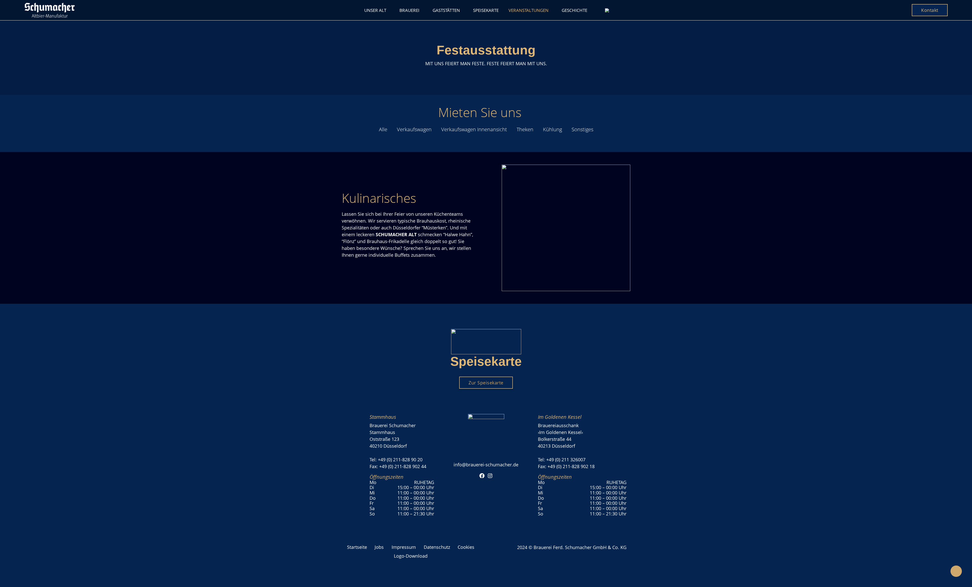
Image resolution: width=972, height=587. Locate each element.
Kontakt (929, 10)
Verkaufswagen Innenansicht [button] (474, 129)
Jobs (379, 547)
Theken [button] (525, 129)
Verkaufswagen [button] (414, 129)
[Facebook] (482, 475)
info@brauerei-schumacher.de (486, 465)
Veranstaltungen (529, 10)
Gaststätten (446, 10)
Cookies (466, 547)
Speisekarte (486, 10)
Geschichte (574, 10)
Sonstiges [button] (582, 129)
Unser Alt (375, 10)
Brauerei (409, 10)
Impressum (404, 547)
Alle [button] (383, 129)
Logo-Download (411, 556)
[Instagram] (490, 475)
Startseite (357, 547)
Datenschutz (437, 547)
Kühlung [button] (552, 129)
